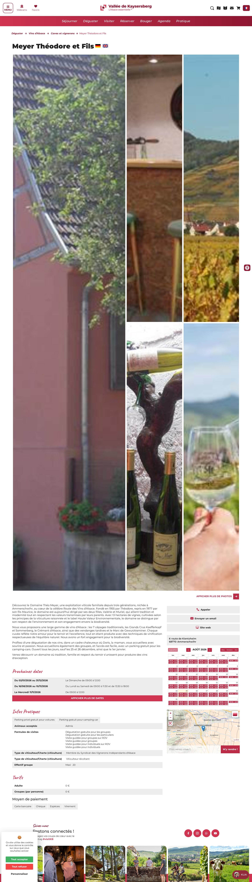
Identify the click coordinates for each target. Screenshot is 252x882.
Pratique (183, 21)
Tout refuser (19, 866)
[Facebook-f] (188, 833)
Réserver (127, 21)
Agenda (164, 21)
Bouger (146, 21)
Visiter (109, 21)
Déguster (90, 21)
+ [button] (171, 713)
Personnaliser (19, 874)
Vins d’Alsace (37, 33)
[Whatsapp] (206, 833)
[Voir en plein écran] (170, 723)
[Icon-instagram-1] (197, 833)
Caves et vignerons (63, 33)
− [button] (171, 718)
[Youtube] (215, 833)
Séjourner (69, 21)
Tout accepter (19, 859)
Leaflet (236, 740)
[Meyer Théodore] (154, 188)
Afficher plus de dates (87, 698)
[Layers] (235, 714)
